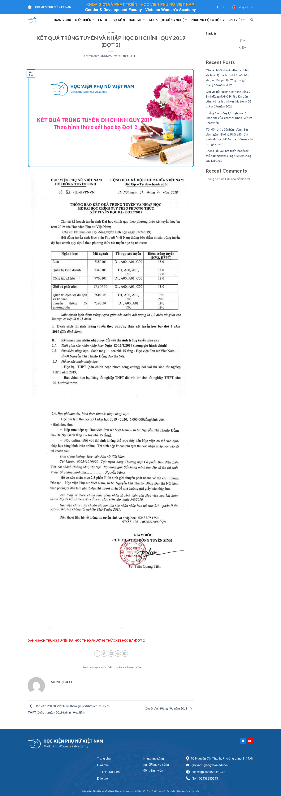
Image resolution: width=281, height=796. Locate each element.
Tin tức (111, 32)
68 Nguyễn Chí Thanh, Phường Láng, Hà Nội (222, 758)
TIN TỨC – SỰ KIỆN (111, 20)
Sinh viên (156, 770)
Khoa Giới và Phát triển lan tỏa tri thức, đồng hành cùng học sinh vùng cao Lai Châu (228, 155)
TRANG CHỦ (62, 20)
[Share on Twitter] (104, 653)
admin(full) (130, 56)
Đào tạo (102, 778)
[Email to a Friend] (111, 653)
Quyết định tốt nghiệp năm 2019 (166, 708)
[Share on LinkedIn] (125, 653)
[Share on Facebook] (97, 653)
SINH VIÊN (235, 20)
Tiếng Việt (243, 7)
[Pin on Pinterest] (118, 653)
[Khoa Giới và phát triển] (34, 20)
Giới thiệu (103, 765)
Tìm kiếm (211, 33)
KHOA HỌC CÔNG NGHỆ (166, 20)
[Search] (251, 19)
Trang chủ (104, 758)
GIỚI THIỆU (83, 20)
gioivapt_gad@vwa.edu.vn (210, 765)
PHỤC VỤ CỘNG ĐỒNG (207, 20)
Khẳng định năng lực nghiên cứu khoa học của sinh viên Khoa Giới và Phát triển (229, 117)
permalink (135, 667)
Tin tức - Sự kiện (108, 771)
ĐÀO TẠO (136, 20)
